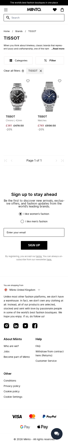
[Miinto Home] (34, 10)
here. (49, 259)
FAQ (38, 346)
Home (7, 31)
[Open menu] (5, 9)
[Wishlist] (55, 9)
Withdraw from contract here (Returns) (50, 353)
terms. (39, 256)
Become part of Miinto (17, 357)
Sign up (34, 245)
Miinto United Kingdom (22, 289)
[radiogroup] (34, 217)
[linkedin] (16, 326)
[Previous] (11, 160)
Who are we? (11, 346)
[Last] (62, 160)
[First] (6, 160)
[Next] (56, 160)
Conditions (10, 381)
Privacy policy (12, 386)
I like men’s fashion (36, 221)
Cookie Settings (13, 397)
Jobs (6, 351)
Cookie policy (12, 391)
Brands (18, 31)
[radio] (20, 213)
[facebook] (35, 326)
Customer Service (46, 361)
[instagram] (6, 326)
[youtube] (25, 326)
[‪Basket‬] (62, 9)
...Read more (57, 49)
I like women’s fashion (36, 214)
